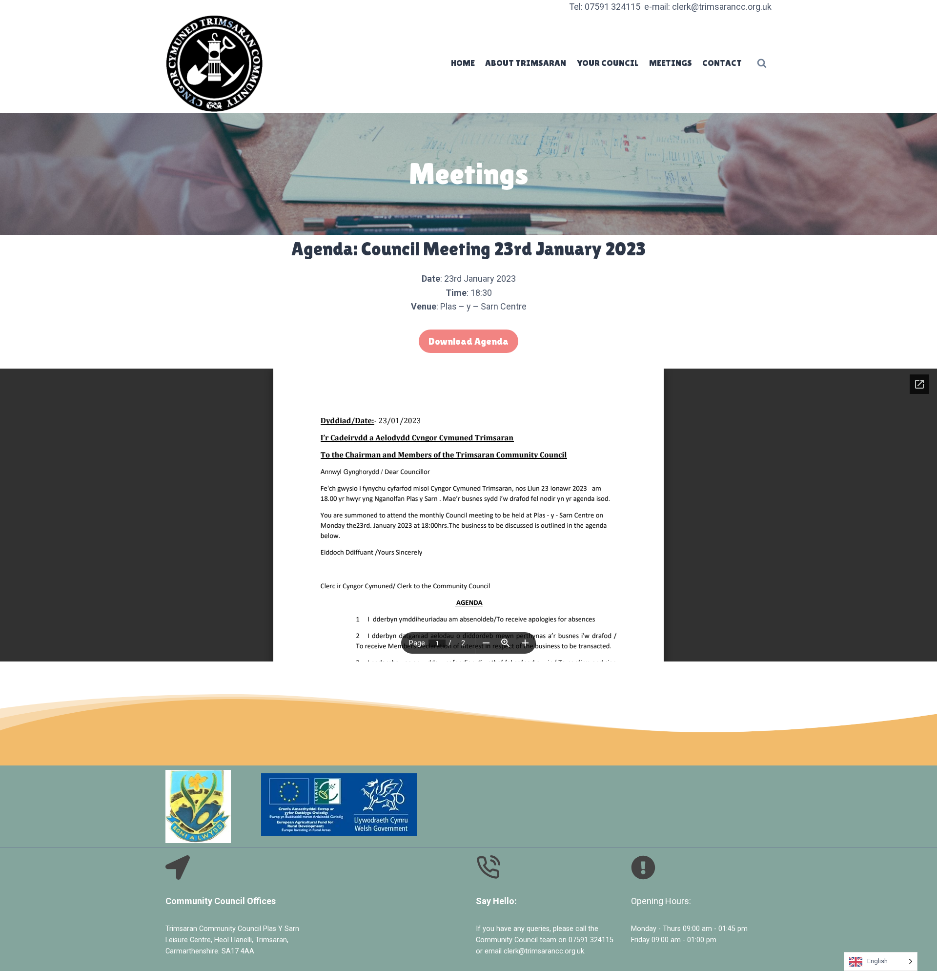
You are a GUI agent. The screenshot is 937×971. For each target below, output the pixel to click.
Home (463, 63)
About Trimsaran (525, 63)
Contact (722, 63)
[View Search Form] (762, 63)
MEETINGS (670, 63)
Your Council (607, 63)
